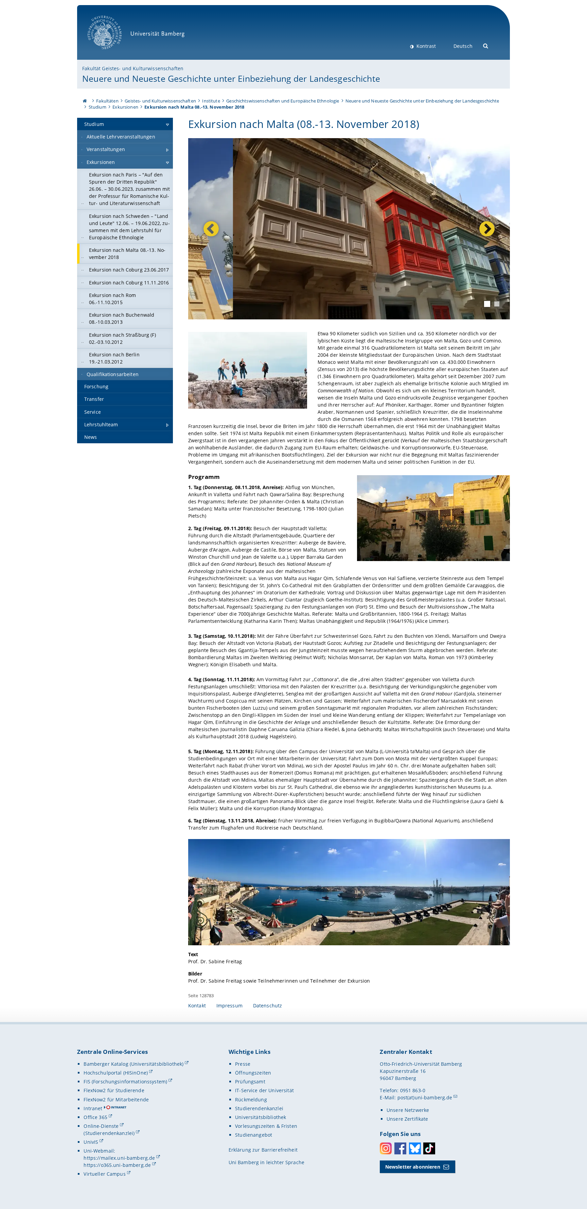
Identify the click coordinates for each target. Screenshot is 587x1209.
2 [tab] (496, 303)
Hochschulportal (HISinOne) (116, 1073)
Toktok (429, 1148)
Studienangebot (253, 1135)
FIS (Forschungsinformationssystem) (125, 1081)
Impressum (229, 1005)
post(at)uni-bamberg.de (424, 1097)
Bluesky (415, 1148)
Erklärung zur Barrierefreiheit (263, 1150)
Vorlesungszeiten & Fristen (266, 1126)
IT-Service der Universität (264, 1090)
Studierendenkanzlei (259, 1108)
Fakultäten (107, 101)
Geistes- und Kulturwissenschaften (160, 101)
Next (485, 229)
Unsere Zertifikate (407, 1119)
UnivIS (91, 1142)
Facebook (400, 1148)
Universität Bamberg (112, 53)
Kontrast (425, 46)
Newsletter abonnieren (412, 1167)
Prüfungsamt (250, 1081)
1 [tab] (487, 304)
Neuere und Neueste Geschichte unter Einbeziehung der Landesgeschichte (231, 78)
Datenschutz (267, 1005)
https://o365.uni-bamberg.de (117, 1165)
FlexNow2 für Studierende (114, 1090)
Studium (97, 107)
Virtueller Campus (104, 1174)
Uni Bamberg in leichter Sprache (266, 1162)
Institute (211, 101)
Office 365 (95, 1117)
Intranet (93, 1108)
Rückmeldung (251, 1099)
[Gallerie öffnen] (247, 370)
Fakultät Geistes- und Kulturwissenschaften (132, 68)
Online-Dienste (101, 1126)
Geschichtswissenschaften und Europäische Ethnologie (282, 101)
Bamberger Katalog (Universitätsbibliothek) (133, 1064)
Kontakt (197, 1005)
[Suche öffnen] (486, 45)
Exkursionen (125, 107)
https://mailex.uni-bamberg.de (119, 1158)
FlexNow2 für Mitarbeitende (116, 1099)
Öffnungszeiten (253, 1073)
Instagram (386, 1148)
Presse (242, 1064)
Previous (211, 229)
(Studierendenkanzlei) (109, 1133)
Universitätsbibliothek (260, 1117)
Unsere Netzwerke (408, 1110)
